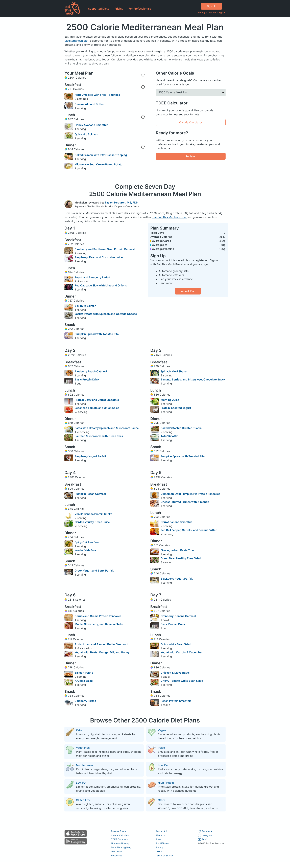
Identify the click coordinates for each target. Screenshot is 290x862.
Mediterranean (85, 765)
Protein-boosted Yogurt (176, 408)
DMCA (159, 851)
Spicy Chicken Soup (87, 542)
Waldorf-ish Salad (86, 550)
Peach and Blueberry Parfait (92, 277)
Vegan (162, 730)
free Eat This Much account (169, 217)
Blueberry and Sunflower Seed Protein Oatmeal (105, 249)
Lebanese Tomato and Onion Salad (97, 408)
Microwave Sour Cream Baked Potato (99, 164)
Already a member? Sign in (211, 12)
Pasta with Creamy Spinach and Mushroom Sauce (107, 428)
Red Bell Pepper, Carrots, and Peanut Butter (188, 530)
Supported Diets (98, 8)
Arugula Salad (84, 680)
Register (190, 156)
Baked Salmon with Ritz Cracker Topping (101, 155)
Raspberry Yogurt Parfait (90, 456)
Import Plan (188, 291)
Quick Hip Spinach (86, 134)
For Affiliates (162, 843)
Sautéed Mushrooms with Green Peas (99, 436)
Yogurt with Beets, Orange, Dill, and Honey (102, 652)
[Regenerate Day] (143, 75)
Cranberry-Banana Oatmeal (178, 616)
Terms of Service (165, 855)
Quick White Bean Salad (176, 644)
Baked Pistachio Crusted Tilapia (181, 428)
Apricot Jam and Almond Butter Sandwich (102, 644)
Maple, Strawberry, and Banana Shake (99, 624)
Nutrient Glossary (120, 843)
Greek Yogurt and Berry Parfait (94, 570)
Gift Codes (117, 851)
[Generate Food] (143, 96)
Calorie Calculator (190, 122)
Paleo (161, 747)
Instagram (207, 835)
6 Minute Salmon (85, 305)
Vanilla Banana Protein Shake (93, 514)
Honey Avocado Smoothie (91, 125)
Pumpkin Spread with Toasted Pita (97, 334)
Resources (116, 855)
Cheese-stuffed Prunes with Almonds (185, 502)
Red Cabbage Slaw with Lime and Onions (101, 285)
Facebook (207, 831)
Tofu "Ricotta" (169, 436)
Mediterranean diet (76, 40)
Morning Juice (170, 399)
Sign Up (211, 6)
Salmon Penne (84, 672)
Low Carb (164, 765)
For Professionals (140, 8)
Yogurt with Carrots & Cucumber (181, 652)
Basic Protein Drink (87, 379)
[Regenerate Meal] (143, 87)
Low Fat (81, 782)
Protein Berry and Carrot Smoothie (97, 399)
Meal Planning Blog (121, 847)
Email (204, 839)
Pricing (118, 8)
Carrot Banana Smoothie (176, 522)
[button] (191, 92)
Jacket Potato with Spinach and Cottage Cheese (106, 313)
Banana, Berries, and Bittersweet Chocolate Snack (193, 379)
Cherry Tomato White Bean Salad (182, 680)
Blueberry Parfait (85, 700)
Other (161, 800)
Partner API (161, 831)
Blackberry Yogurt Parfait (177, 578)
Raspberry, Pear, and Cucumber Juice (99, 257)
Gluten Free (83, 800)
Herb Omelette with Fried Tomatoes (97, 94)
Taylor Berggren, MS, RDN (121, 202)
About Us (160, 835)
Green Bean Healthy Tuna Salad (181, 558)
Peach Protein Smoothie (176, 700)
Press (158, 839)
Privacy (159, 847)
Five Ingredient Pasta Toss (178, 550)
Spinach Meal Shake (173, 371)
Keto (79, 730)
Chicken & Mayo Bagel (175, 672)
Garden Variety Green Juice (92, 522)
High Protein (166, 782)
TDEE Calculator (119, 839)
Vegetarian (83, 747)
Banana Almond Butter (89, 104)
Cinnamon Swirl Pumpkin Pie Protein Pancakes (190, 493)
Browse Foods (118, 831)
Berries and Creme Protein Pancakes (98, 616)
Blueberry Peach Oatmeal (91, 371)
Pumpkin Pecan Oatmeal (90, 493)
